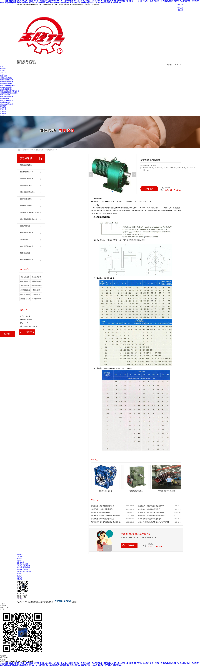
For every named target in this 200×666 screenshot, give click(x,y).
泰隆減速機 (3, 76)
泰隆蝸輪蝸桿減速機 (6, 104)
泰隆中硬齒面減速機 (6, 80)
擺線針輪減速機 (25, 281)
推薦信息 (3, 110)
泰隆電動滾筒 (4, 98)
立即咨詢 (149, 188)
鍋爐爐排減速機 (25, 299)
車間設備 (3, 72)
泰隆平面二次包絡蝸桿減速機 (9, 91)
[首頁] (19, 150)
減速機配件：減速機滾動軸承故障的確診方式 (152, 512)
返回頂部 (3, 659)
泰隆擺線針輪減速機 (6, 81)
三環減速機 (36, 294)
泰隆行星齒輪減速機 (6, 100)
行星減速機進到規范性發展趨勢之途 (149, 519)
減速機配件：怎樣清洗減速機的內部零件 (151, 506)
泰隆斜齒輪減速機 (6, 87)
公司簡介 (3, 70)
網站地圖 (180, 4)
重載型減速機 (36, 299)
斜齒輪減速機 (25, 285)
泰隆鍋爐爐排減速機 (6, 96)
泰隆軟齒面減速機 (6, 78)
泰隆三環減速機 (5, 95)
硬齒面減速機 (25, 277)
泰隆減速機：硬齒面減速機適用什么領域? (151, 515)
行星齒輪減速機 (36, 285)
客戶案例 (3, 113)
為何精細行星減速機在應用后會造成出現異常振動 (106, 522)
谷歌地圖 (180, 10)
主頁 (31, 150)
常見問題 (3, 111)
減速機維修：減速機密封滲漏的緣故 (102, 506)
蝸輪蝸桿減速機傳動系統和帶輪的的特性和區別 (153, 522)
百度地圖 (180, 8)
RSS (179, 6)
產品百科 (3, 108)
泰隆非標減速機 (5, 102)
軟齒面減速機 (36, 277)
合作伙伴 (3, 74)
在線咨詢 (19, 599)
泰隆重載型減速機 (6, 89)
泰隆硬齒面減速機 (6, 83)
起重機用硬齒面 (25, 290)
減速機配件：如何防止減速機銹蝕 (102, 509)
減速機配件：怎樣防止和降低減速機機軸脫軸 (105, 515)
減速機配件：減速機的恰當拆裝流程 (102, 519)
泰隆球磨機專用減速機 (7, 85)
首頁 (1, 66)
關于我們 (3, 68)
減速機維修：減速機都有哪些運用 (149, 509)
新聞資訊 (3, 106)
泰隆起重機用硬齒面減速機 (9, 93)
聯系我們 (3, 115)
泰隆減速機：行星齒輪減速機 (100, 512)
